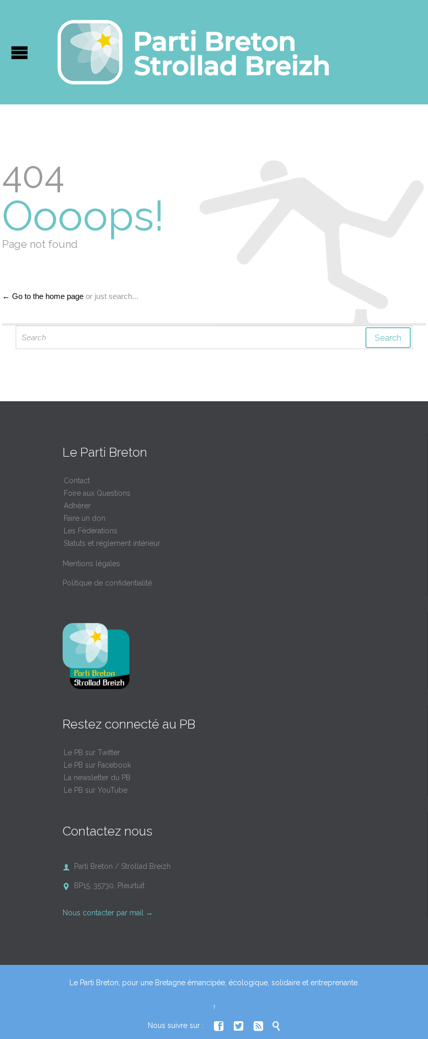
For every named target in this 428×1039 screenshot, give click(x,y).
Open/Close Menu (19, 52)
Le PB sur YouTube (95, 790)
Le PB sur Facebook (97, 765)
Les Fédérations (90, 531)
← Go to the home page (43, 296)
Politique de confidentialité (107, 583)
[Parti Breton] (193, 52)
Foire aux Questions (97, 493)
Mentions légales (91, 563)
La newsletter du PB (97, 777)
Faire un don (84, 518)
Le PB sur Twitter (92, 752)
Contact (77, 480)
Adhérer (77, 505)
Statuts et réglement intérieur (112, 543)
